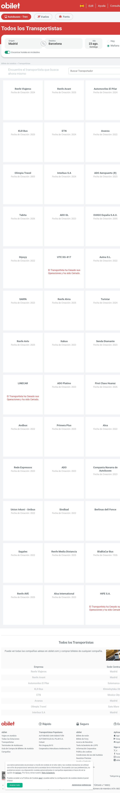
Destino (52, 41)
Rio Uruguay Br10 (46, 745)
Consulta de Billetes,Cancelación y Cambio (85, 765)
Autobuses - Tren (17, 16)
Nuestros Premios (83, 758)
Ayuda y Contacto (83, 761)
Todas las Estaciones (10, 739)
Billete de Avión (82, 736)
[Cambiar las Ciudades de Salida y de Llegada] (43, 43)
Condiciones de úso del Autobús (89, 755)
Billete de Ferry (82, 739)
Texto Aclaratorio (48, 773)
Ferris (66, 16)
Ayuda (102, 5)
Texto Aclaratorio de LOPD (87, 745)
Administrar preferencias (81, 785)
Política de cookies (84, 752)
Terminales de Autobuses (12, 745)
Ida (94, 41)
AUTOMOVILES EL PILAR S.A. (51, 739)
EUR (91, 5)
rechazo (18, 773)
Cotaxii (41, 742)
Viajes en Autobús (9, 736)
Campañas (6, 752)
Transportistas (8, 742)
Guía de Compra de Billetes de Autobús (18, 748)
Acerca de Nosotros (84, 742)
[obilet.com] (17, 8)
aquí (40, 778)
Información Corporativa (86, 748)
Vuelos (44, 16)
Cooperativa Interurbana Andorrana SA (54, 748)
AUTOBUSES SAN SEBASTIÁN (51, 736)
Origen (12, 41)
